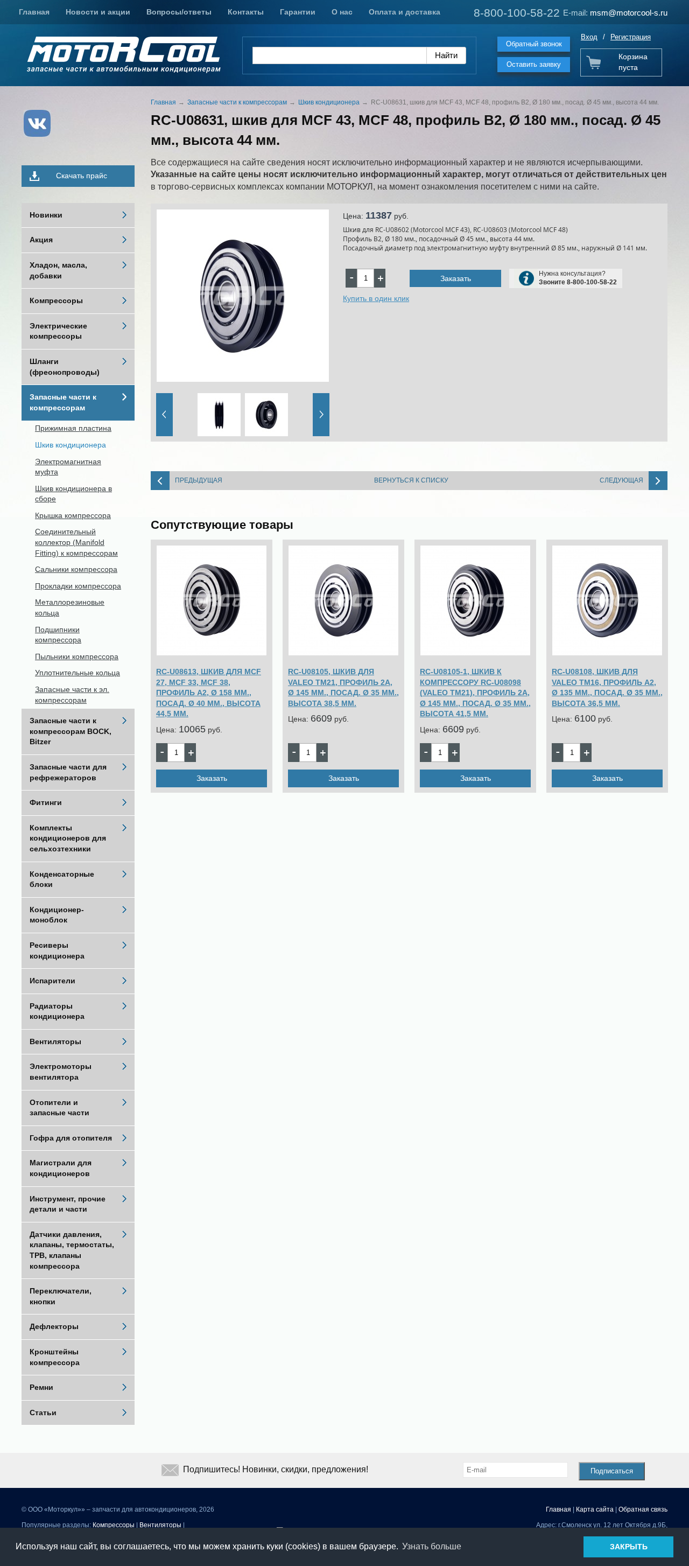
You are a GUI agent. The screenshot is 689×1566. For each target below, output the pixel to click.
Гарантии (297, 12)
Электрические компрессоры (58, 331)
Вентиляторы (55, 1041)
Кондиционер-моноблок (57, 915)
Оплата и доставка (404, 12)
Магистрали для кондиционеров (61, 1168)
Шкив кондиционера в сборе (73, 494)
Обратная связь (642, 1509)
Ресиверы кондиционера (57, 950)
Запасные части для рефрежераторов (68, 772)
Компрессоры (56, 300)
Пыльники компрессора (76, 656)
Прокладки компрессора (78, 586)
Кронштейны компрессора (55, 1357)
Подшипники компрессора (58, 635)
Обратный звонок (534, 44)
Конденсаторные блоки (62, 879)
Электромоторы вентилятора (61, 1071)
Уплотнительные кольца (77, 672)
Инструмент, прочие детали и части (68, 1204)
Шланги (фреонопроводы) (65, 366)
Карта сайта (595, 1509)
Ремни (41, 1387)
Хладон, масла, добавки (58, 270)
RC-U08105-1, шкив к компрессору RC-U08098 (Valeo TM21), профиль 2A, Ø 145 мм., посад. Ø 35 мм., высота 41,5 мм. (475, 692)
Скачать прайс (81, 175)
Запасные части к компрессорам (63, 402)
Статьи (43, 1412)
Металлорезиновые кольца (69, 607)
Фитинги (46, 802)
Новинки (46, 215)
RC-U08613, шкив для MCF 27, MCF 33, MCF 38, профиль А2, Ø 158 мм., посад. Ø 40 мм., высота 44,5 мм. (208, 692)
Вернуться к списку (411, 480)
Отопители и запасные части (59, 1107)
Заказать (455, 278)
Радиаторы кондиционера (57, 1011)
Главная (34, 12)
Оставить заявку (534, 64)
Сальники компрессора (76, 569)
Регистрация (630, 37)
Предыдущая (198, 480)
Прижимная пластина (73, 428)
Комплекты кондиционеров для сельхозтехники (68, 838)
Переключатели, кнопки (61, 1296)
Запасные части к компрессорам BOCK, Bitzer (70, 731)
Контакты (246, 12)
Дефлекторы (54, 1326)
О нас (342, 12)
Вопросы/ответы (179, 12)
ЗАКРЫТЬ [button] (629, 1546)
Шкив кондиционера (70, 445)
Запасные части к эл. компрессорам (72, 694)
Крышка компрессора (73, 515)
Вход (589, 37)
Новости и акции (98, 12)
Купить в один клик (376, 298)
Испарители (52, 980)
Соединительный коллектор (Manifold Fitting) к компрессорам (76, 542)
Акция (41, 239)
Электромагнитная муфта (68, 467)
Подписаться (611, 1471)
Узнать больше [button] (431, 1546)
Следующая (621, 480)
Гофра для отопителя (71, 1138)
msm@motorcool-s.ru (628, 12)
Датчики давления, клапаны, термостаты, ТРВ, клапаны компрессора (72, 1250)
